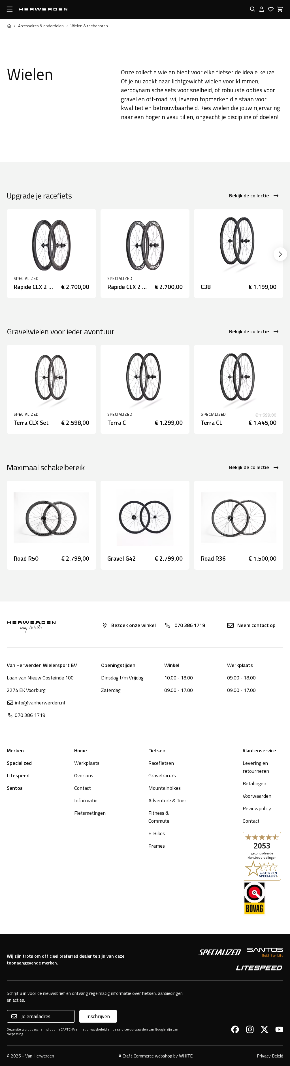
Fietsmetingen (90, 813)
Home (80, 750)
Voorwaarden (257, 796)
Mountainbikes (164, 788)
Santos (15, 788)
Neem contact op (256, 625)
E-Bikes (156, 833)
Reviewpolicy (257, 808)
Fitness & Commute (158, 817)
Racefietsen (161, 763)
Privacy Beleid (270, 1055)
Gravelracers (162, 775)
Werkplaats (86, 763)
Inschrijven (98, 1016)
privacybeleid (96, 1029)
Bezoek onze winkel (133, 625)
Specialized (19, 763)
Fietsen (156, 750)
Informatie (85, 800)
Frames (156, 846)
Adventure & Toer (167, 800)
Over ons (83, 775)
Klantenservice (259, 750)
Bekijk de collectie (249, 195)
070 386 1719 (189, 625)
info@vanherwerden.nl (40, 702)
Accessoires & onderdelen (41, 26)
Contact (82, 788)
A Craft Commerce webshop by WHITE (156, 1055)
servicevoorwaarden (132, 1029)
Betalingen (254, 783)
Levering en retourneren (256, 767)
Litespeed (18, 775)
